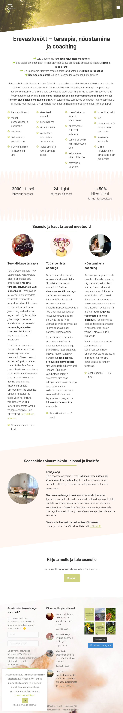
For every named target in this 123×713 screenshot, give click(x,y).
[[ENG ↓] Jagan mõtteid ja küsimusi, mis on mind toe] (100, 628)
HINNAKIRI (95, 526)
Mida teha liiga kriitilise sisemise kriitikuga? (64, 638)
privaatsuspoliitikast (24, 695)
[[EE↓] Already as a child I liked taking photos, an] (89, 628)
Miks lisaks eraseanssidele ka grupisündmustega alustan (65, 656)
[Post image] (50, 616)
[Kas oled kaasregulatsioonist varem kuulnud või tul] (89, 614)
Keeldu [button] (16, 705)
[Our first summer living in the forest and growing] (111, 628)
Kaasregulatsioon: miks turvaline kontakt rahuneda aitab (65, 619)
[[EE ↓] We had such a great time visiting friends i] (100, 614)
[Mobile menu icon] (118, 7)
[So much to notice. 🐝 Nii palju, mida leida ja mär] (111, 614)
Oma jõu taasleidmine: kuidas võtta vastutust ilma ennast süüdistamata (66, 676)
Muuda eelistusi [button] (29, 705)
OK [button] (25, 700)
